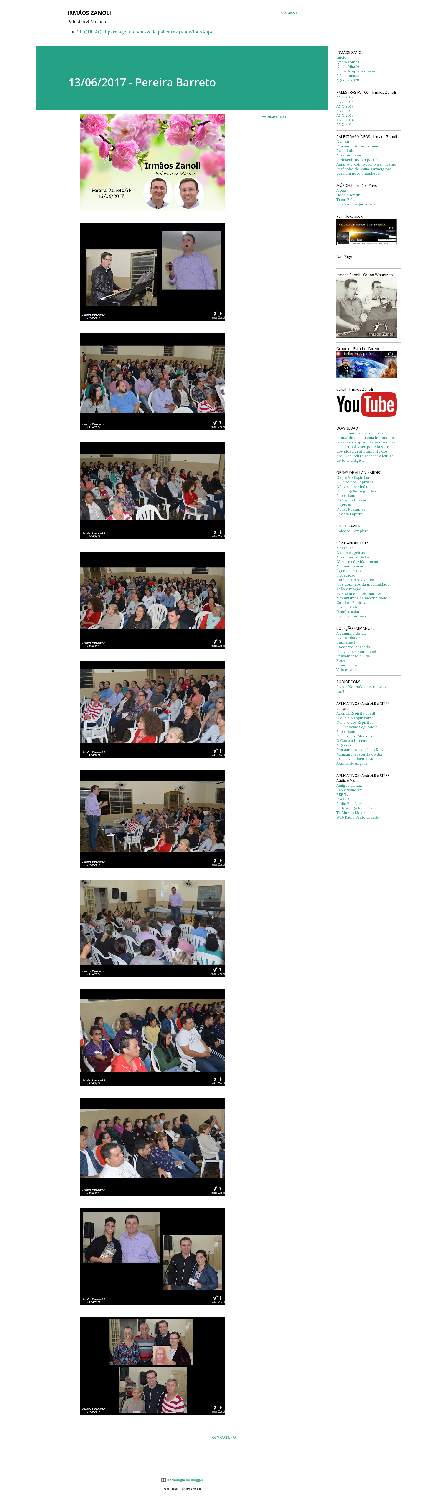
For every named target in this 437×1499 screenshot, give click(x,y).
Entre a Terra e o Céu (355, 579)
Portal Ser (345, 799)
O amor (343, 141)
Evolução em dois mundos (359, 593)
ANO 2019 (345, 97)
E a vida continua (351, 616)
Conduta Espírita (351, 602)
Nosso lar (344, 548)
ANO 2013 (344, 124)
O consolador (348, 637)
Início (341, 57)
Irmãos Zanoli (89, 12)
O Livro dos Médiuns (354, 486)
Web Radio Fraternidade (357, 817)
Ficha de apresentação (356, 71)
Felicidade (345, 150)
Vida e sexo (346, 669)
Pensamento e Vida (353, 656)
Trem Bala (345, 199)
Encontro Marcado (353, 647)
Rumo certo (346, 665)
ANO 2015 (344, 115)
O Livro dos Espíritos (354, 482)
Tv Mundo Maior (350, 812)
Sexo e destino (349, 607)
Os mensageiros (350, 552)
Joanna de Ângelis (351, 763)
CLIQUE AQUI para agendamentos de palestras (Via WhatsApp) (144, 32)
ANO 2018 (344, 101)
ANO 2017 (344, 106)
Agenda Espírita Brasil (355, 713)
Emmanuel (345, 642)
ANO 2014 (345, 120)
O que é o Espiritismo (355, 477)
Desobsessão (347, 611)
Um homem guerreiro (355, 204)
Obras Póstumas (350, 509)
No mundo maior (351, 566)
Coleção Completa (352, 531)
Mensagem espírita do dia (359, 754)
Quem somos (347, 62)
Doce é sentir (348, 195)
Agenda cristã (348, 570)
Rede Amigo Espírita (354, 808)
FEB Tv (342, 794)
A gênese (344, 504)
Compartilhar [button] (274, 117)
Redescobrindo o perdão (358, 159)
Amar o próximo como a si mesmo (366, 164)
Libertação (346, 575)
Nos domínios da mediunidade (362, 584)
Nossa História (349, 66)
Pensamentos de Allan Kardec (362, 749)
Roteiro (343, 660)
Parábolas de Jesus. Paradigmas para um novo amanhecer (364, 171)
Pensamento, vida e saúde (358, 146)
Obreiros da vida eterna (357, 561)
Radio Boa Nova (350, 803)
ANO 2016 (344, 110)
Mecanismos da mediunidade (361, 598)
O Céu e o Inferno (351, 500)
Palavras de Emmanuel (356, 651)
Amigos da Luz (349, 785)
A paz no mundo (350, 155)
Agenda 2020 (347, 80)
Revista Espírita (350, 513)
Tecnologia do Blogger (184, 1480)
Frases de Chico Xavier (356, 758)
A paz (341, 190)
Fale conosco (347, 75)
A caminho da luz (351, 633)
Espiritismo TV (349, 790)
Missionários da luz (353, 557)
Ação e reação (348, 589)
